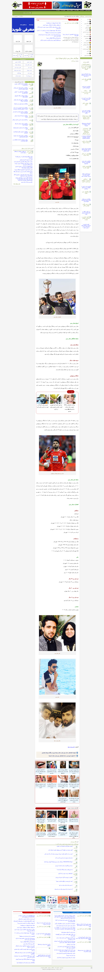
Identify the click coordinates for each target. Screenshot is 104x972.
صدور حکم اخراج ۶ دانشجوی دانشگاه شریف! (23, 169)
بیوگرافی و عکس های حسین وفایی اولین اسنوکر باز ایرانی (21, 88)
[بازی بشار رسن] (57, 87)
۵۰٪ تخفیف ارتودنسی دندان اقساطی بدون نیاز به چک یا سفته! (62, 755)
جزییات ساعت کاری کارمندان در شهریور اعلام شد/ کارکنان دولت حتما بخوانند (23, 175)
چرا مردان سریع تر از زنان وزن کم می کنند (63, 857)
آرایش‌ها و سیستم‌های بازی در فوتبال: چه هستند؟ (86, 124)
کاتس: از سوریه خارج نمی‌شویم (26, 159)
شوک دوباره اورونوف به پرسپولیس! (53, 22)
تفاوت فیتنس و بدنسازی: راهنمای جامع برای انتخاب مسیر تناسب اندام (86, 226)
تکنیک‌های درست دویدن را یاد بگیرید (65, 873)
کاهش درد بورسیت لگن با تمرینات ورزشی (63, 877)
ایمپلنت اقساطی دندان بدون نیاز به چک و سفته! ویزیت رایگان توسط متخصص (59, 752)
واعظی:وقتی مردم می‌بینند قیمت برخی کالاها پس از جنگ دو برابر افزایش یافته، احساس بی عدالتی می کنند (64, 929)
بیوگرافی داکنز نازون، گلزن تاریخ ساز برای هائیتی (86, 112)
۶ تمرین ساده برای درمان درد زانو (65, 885)
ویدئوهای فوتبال (18, 64)
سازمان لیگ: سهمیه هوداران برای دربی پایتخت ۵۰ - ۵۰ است (49, 30)
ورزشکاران (82, 16)
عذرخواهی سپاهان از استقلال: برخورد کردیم (52, 25)
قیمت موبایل (29, 70)
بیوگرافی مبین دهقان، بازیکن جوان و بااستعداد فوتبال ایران (86, 200)
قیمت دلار (30, 67)
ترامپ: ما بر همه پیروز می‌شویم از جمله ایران (66, 957)
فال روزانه (18, 51)
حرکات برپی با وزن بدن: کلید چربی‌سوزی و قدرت (86, 99)
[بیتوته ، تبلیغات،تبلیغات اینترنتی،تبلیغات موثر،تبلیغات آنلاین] (37, 5)
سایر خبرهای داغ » (16, 183)
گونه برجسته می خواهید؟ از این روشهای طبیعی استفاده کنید (60, 850)
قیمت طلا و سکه (28, 64)
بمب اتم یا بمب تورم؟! (70, 955)
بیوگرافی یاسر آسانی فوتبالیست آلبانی (86, 87)
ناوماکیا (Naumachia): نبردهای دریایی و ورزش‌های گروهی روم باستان (58, 861)
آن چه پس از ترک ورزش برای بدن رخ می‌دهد (63, 889)
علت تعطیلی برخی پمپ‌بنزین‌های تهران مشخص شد (84, 951)
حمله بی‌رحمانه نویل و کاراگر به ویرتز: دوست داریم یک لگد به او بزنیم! (23, 164)
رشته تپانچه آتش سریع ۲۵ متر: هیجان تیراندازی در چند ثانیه (86, 75)
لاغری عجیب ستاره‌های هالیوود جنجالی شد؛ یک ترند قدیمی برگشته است (43, 956)
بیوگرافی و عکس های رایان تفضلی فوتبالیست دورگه (21, 100)
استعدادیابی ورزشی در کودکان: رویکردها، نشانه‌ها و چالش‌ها (86, 137)
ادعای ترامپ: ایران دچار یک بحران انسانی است (65, 925)
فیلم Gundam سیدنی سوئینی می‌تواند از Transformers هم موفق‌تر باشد (26, 916)
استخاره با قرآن (28, 51)
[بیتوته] (17, 8)
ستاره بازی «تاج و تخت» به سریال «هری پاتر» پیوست (44, 923)
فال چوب (26, 55)
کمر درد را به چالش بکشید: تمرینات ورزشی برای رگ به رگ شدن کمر (58, 854)
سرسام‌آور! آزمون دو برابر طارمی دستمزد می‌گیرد (50, 40)
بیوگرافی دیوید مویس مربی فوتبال (21, 103)
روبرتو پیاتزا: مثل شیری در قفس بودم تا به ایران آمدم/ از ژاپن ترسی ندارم (25, 939)
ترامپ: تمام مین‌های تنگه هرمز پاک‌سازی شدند (23, 161)
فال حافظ (28, 41)
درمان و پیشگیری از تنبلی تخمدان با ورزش (63, 865)
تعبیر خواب (15, 55)
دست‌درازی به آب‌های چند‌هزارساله (68, 932)
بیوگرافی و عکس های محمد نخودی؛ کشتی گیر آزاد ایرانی (20, 136)
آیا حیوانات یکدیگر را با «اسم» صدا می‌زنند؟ (26, 923)
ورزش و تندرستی (88, 16)
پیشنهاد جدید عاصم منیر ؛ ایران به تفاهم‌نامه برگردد (65, 923)
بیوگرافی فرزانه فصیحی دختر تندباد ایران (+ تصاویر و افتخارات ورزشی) (20, 108)
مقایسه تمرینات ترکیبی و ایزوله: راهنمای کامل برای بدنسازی (86, 149)
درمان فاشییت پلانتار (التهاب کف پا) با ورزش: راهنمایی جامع (86, 175)
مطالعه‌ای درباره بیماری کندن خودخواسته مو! (26, 962)
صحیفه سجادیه (18, 75)
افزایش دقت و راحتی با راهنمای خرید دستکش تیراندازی (86, 187)
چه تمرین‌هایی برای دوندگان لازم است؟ (64, 869)
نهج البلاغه (19, 73)
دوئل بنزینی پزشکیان (71, 944)
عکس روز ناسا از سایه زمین (26, 182)
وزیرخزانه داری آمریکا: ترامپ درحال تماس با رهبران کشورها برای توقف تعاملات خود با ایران (64, 942)
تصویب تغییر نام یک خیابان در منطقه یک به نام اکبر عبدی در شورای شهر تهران (84, 925)
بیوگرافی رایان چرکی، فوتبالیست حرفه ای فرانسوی (86, 162)
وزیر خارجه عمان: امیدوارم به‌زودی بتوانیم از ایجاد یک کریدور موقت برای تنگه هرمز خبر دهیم (64, 950)
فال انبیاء (18, 41)
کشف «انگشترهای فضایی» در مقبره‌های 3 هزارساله (24, 921)
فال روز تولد (20, 55)
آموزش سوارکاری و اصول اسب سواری (64, 846)
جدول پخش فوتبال (17, 70)
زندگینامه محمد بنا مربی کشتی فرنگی (20, 119)
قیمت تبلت (30, 73)
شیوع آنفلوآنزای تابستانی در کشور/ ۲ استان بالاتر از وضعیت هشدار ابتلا (23, 167)
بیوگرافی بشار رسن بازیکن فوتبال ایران (67, 58)
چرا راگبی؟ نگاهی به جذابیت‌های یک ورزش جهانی (86, 213)
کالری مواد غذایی (17, 67)
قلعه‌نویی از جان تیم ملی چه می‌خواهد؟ (53, 32)
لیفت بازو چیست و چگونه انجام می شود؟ (64, 881)
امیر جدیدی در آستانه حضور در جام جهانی (26, 919)
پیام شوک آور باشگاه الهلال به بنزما (54, 38)
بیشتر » (37, 20)
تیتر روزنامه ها (29, 75)
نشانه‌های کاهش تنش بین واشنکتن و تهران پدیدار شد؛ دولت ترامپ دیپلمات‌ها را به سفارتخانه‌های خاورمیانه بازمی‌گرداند (23, 179)
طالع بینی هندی (31, 55)
